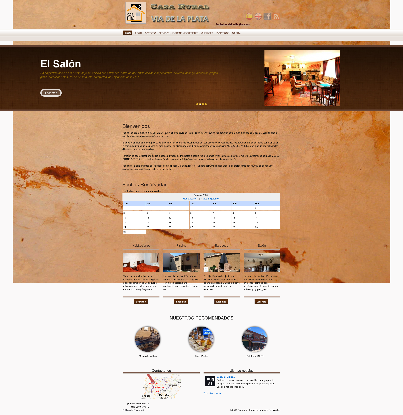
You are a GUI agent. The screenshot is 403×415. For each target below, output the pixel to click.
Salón (262, 245)
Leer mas (51, 93)
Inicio (128, 33)
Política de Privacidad (133, 410)
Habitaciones (141, 245)
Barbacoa (221, 245)
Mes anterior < (191, 198)
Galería (236, 33)
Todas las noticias (212, 393)
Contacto (150, 33)
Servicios (164, 33)
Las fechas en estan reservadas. (142, 191)
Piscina (181, 245)
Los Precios (222, 33)
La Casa (138, 33)
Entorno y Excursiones (185, 33)
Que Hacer (207, 33)
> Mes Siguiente (210, 198)
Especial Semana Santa (229, 376)
